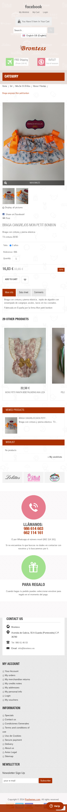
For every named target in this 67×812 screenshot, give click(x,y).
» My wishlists (55, 457)
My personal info (13, 691)
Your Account (11, 671)
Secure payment (13, 740)
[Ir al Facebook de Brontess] (33, 5)
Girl (11, 86)
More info (9, 292)
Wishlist (10, 442)
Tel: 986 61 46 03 (19, 642)
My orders (10, 675)
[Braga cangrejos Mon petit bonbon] (8, 196)
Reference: (8, 252)
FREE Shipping (21, 60)
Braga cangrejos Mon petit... (33, 418)
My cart (36, 12)
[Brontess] (33, 48)
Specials (9, 715)
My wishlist (24, 12)
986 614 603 (33, 529)
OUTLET (52, 60)
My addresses (12, 687)
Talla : (6, 245)
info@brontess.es (26, 648)
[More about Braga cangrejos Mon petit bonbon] (11, 425)
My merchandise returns (17, 679)
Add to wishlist (25, 279)
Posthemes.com (32, 799)
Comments (38, 292)
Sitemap (9, 756)
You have (35, 21)
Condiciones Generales (17, 723)
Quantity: (7, 258)
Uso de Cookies (13, 735)
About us (9, 748)
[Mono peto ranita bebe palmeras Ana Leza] (25, 356)
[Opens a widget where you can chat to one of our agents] (55, 806)
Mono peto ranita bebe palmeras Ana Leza (25, 392)
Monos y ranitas (39, 86)
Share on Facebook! (15, 214)
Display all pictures (14, 207)
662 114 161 (33, 533)
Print (8, 218)
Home (4, 86)
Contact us (10, 719)
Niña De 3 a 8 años (22, 86)
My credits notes (13, 683)
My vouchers (11, 699)
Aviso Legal (11, 752)
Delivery (9, 744)
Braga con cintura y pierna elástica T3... (38, 422)
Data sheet (23, 292)
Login (45, 12)
